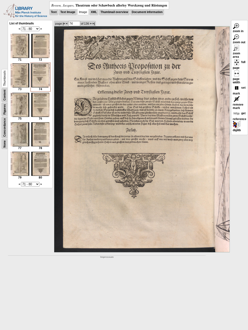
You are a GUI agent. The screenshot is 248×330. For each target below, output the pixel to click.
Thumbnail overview (114, 12)
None (4, 144)
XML (94, 12)
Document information (147, 12)
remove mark (238, 106)
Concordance (4, 127)
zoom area (236, 55)
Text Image (67, 12)
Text (54, 12)
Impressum (107, 257)
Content (4, 95)
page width (236, 80)
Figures (4, 109)
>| (93, 23)
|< (64, 23)
